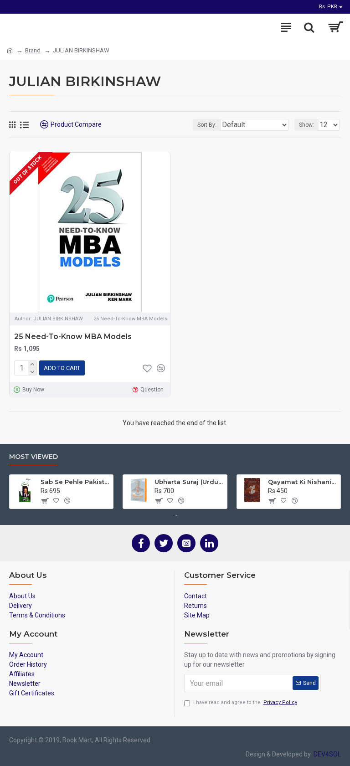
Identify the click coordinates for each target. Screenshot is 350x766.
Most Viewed (33, 457)
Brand (33, 50)
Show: (306, 125)
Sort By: (206, 125)
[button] (174, 515)
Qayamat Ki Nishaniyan (302, 481)
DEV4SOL (326, 754)
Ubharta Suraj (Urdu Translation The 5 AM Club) (189, 481)
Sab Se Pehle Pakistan (75, 481)
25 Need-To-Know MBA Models (73, 336)
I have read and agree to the (245, 702)
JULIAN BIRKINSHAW (58, 319)
